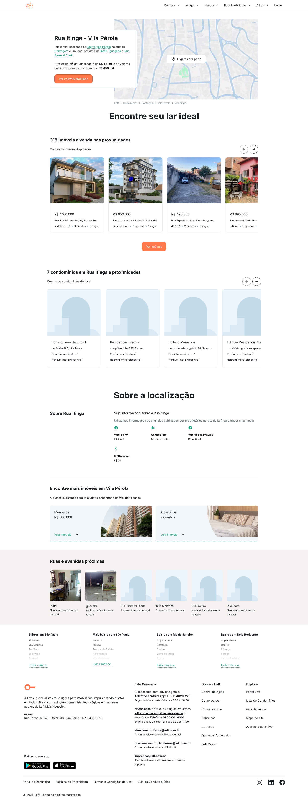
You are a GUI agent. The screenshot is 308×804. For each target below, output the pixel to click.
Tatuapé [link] (33, 658)
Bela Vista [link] (34, 653)
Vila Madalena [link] (101, 658)
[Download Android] (37, 766)
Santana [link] (97, 640)
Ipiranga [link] (226, 649)
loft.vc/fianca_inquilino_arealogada (159, 713)
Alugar (190, 5)
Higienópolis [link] (100, 653)
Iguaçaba (115, 51)
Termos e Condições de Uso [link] (112, 782)
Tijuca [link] (160, 658)
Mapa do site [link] (255, 718)
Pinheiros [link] (34, 640)
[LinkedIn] (271, 783)
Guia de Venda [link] (256, 709)
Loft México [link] (209, 744)
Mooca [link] (97, 644)
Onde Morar (130, 102)
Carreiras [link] (208, 726)
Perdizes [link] (34, 649)
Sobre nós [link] (208, 718)
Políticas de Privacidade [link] (71, 782)
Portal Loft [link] (253, 692)
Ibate (103, 51)
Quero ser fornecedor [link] (216, 735)
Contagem (148, 102)
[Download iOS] (64, 766)
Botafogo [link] (162, 644)
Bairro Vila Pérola (99, 46)
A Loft (260, 5)
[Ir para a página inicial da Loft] (31, 5)
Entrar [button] (278, 5)
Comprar (170, 5)
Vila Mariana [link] (36, 644)
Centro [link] (161, 649)
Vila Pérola (164, 102)
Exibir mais (36, 665)
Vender (209, 5)
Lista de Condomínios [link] (260, 700)
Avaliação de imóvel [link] (259, 726)
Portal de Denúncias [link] (36, 782)
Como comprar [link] (212, 709)
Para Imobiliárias (235, 5)
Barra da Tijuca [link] (165, 653)
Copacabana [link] (164, 640)
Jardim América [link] (230, 658)
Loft (116, 102)
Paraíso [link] (225, 653)
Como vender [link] (211, 700)
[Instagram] (259, 783)
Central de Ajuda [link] (213, 692)
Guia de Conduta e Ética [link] (153, 782)
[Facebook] (282, 783)
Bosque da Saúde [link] (103, 649)
